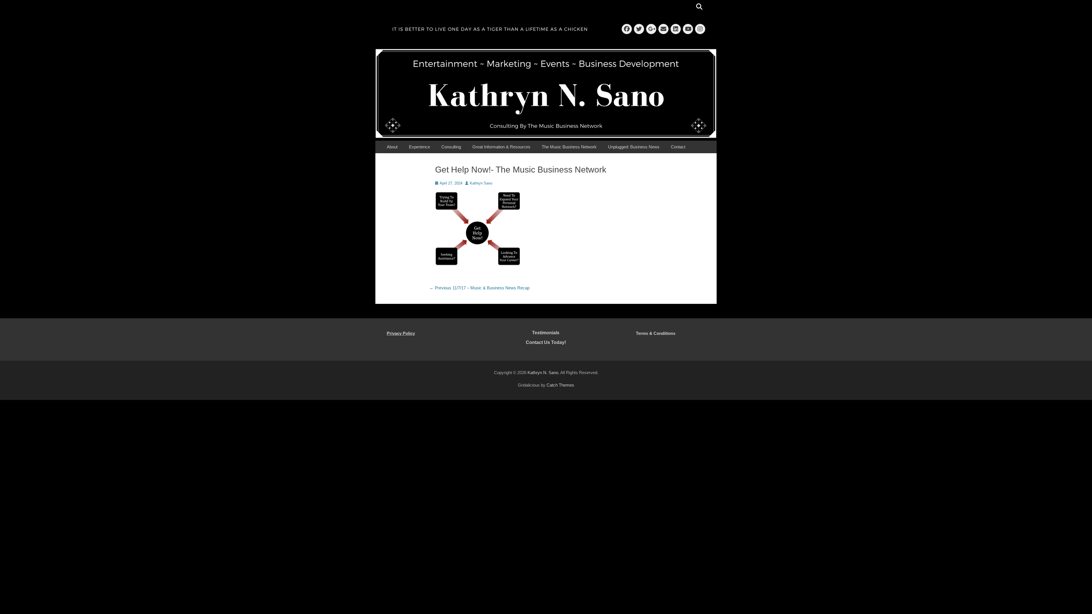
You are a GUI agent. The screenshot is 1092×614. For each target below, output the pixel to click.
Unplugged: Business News (633, 146)
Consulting (451, 146)
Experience (419, 146)
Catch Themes (560, 385)
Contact (678, 146)
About (392, 146)
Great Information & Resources (501, 146)
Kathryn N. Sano (543, 372)
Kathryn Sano (481, 183)
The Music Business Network (569, 146)
